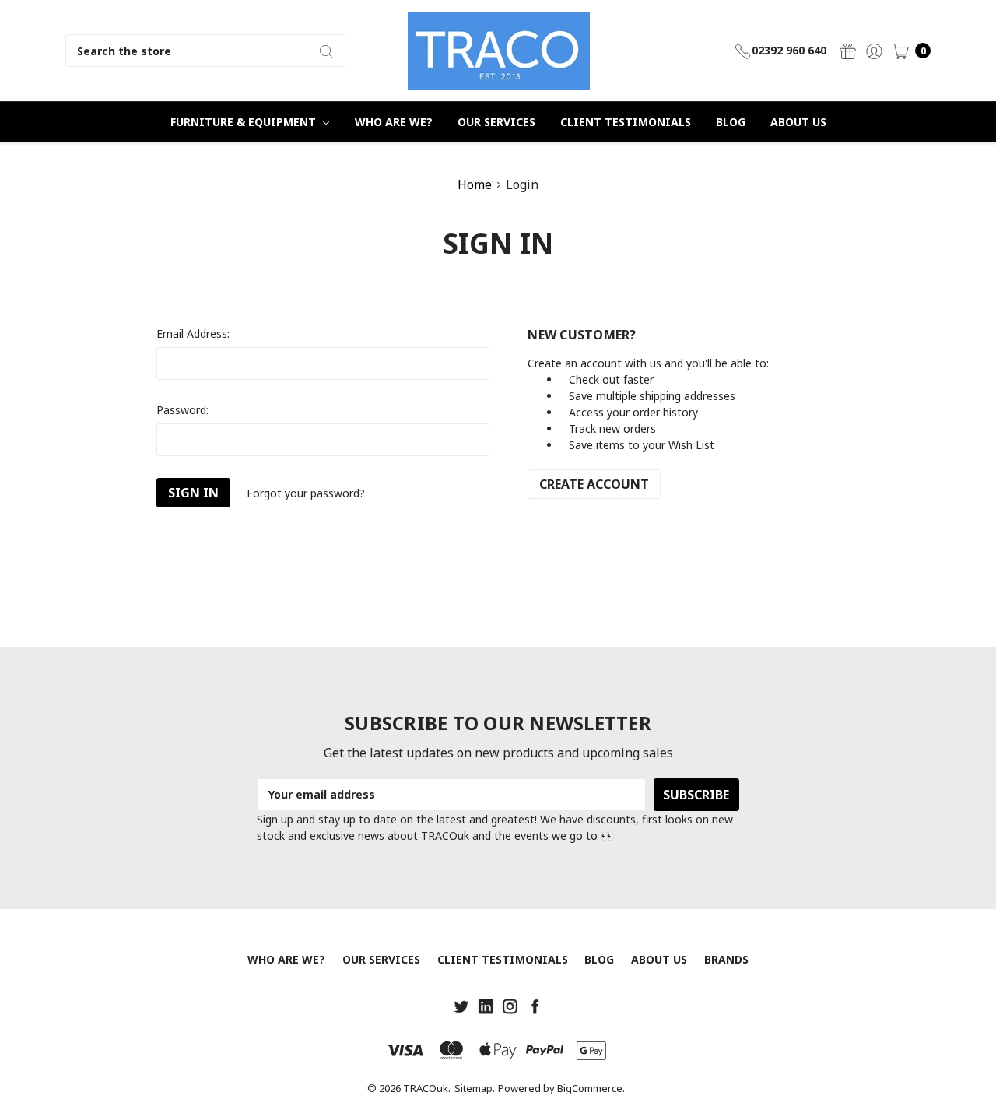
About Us (798, 121)
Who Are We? (394, 121)
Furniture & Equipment (244, 121)
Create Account (594, 484)
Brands (726, 959)
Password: (182, 409)
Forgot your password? (306, 493)
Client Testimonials (625, 121)
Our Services (496, 121)
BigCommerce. (591, 1088)
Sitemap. (474, 1088)
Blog (730, 121)
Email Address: (193, 333)
